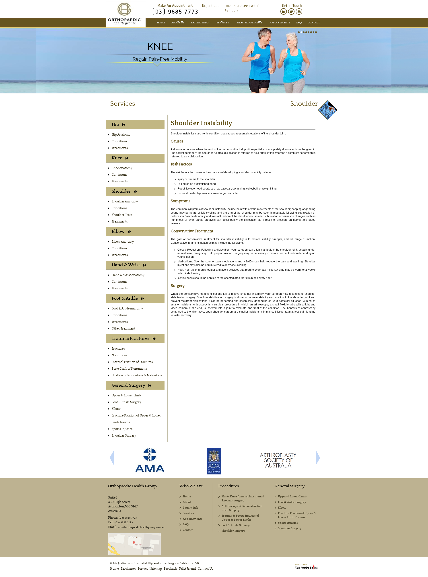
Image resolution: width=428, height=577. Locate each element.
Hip (115, 124)
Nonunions (120, 355)
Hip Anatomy (121, 134)
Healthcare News (249, 22)
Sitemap (156, 569)
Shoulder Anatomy (125, 201)
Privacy (143, 569)
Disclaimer (128, 569)
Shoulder (121, 191)
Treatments (120, 148)
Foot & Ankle (125, 298)
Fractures (118, 348)
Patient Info (199, 22)
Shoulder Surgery (124, 435)
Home (161, 22)
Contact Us (205, 569)
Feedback (170, 569)
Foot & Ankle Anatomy (127, 308)
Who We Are (191, 486)
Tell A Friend (187, 569)
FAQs (186, 524)
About (187, 502)
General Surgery (128, 385)
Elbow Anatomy (123, 241)
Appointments (280, 22)
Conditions (119, 141)
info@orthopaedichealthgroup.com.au (141, 527)
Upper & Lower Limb (126, 395)
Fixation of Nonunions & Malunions (137, 375)
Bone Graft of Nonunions (129, 369)
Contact (314, 22)
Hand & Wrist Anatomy (128, 275)
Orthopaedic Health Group (132, 486)
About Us (178, 22)
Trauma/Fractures (130, 338)
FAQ (299, 22)
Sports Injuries (122, 429)
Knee (160, 46)
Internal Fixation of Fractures (132, 362)
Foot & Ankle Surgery (126, 402)
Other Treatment (123, 328)
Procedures (228, 486)
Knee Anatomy (122, 168)
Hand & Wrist (126, 265)
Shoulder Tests (122, 215)
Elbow (118, 231)
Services (222, 22)
